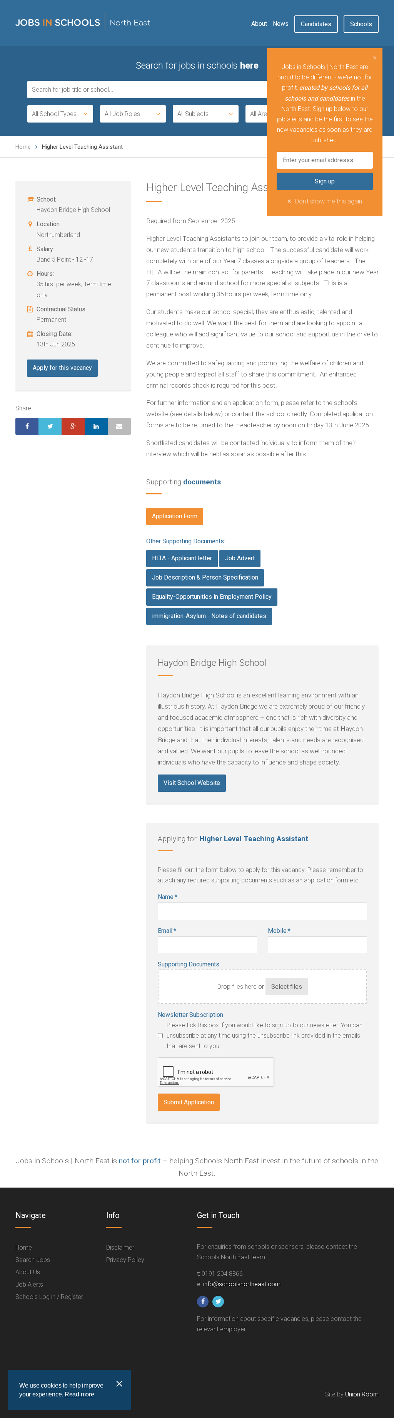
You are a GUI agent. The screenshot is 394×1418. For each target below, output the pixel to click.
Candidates (316, 24)
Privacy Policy (125, 1259)
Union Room (362, 1394)
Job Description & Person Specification (205, 577)
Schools (361, 24)
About (259, 23)
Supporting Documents (188, 964)
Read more (79, 1394)
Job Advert (240, 558)
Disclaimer (120, 1247)
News (281, 23)
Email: (167, 930)
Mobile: (279, 930)
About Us (27, 1272)
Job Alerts (29, 1284)
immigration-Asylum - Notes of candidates (209, 616)
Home (23, 146)
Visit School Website (192, 782)
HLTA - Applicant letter (182, 558)
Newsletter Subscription (190, 1014)
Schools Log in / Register (49, 1296)
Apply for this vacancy (62, 367)
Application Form (174, 516)
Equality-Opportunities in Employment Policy (212, 596)
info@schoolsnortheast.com (241, 1284)
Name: (167, 897)
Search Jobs (32, 1259)
